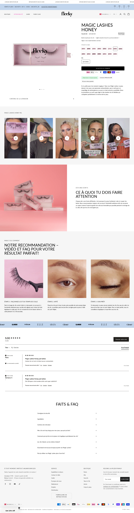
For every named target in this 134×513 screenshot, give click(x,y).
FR (114, 14)
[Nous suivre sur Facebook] (5, 484)
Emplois (53, 487)
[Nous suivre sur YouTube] (15, 484)
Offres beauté (18, 14)
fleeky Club (37, 14)
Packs (85, 472)
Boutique (7, 14)
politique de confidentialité (111, 486)
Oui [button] (41, 365)
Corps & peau (88, 487)
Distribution (54, 490)
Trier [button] (6, 347)
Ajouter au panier (103, 68)
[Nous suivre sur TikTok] (19, 484)
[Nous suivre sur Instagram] (10, 484)
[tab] (125, 348)
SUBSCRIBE (125, 479)
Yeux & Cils (87, 481)
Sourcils (86, 478)
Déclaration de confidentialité (34, 509)
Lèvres (85, 484)
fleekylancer (54, 484)
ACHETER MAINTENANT (49, 7)
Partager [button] (50, 365)
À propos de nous (56, 481)
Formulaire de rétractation (61, 495)
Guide (28, 14)
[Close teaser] (19, 508)
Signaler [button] (45, 365)
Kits (85, 475)
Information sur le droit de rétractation (62, 509)
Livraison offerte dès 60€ (106, 77)
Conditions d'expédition (47, 509)
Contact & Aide (55, 475)
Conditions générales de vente (20, 509)
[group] (14, 338)
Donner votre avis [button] (121, 339)
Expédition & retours (57, 472)
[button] (10, 510)
